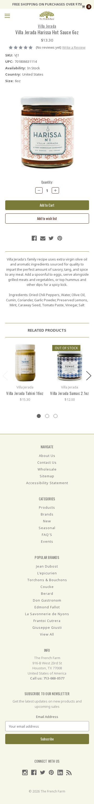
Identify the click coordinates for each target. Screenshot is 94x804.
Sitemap (47, 476)
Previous (5, 376)
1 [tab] (39, 416)
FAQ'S (47, 534)
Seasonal (47, 527)
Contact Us (47, 462)
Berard (47, 593)
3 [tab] (55, 416)
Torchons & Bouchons (47, 579)
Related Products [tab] (47, 330)
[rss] (69, 772)
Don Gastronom (47, 600)
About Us (47, 455)
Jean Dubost (47, 566)
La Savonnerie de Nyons (47, 614)
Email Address (47, 716)
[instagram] (25, 772)
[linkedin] (60, 772)
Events (47, 541)
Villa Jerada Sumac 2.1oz (69, 393)
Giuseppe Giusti (47, 627)
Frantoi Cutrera (47, 620)
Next (89, 376)
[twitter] (51, 238)
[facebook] (34, 238)
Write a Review (73, 47)
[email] (42, 238)
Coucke (47, 586)
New (47, 521)
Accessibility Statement (47, 482)
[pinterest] (59, 238)
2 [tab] (47, 416)
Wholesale (47, 469)
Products (47, 507)
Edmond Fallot (47, 607)
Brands (47, 514)
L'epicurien (47, 573)
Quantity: (47, 182)
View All (47, 634)
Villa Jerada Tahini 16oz (24, 393)
